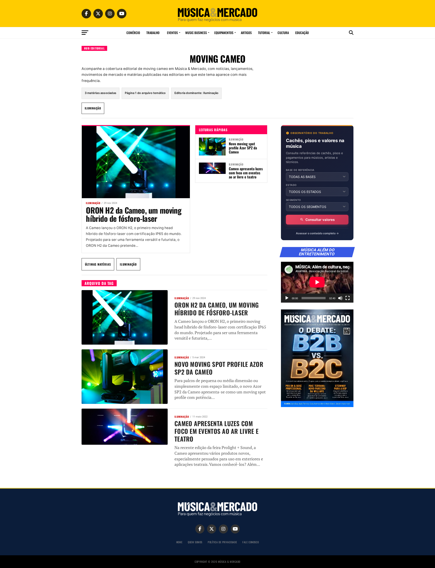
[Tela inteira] (347, 298)
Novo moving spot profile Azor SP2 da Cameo (243, 148)
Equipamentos (223, 32)
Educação (302, 32)
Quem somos (195, 542)
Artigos (246, 32)
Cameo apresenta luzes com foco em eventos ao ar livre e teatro (246, 173)
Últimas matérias (98, 264)
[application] (317, 282)
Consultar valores (320, 219)
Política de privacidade (222, 542)
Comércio (133, 32)
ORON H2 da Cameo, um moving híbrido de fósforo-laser (133, 214)
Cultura (283, 32)
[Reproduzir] (287, 298)
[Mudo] (340, 298)
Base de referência (300, 170)
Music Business (196, 32)
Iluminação (93, 108)
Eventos (172, 32)
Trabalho (153, 32)
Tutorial (264, 32)
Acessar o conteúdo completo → (317, 233)
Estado (291, 185)
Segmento (293, 200)
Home (179, 542)
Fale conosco (250, 542)
